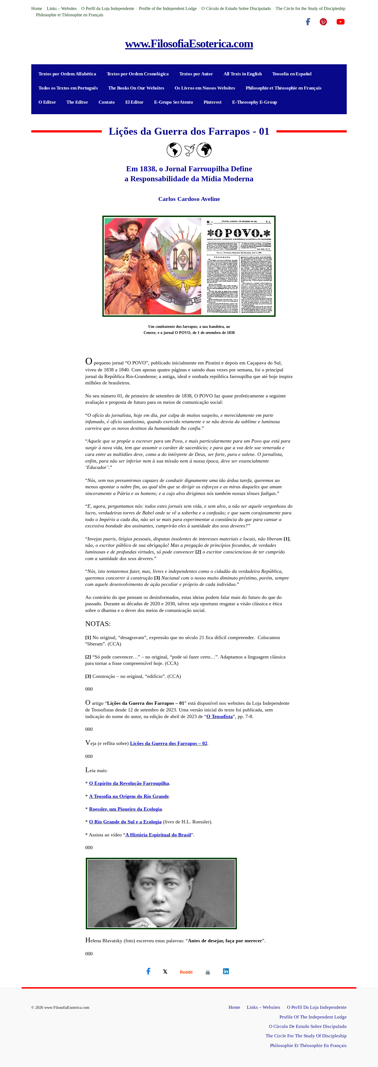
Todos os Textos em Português (68, 88)
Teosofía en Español (292, 73)
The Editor (77, 102)
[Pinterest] (323, 21)
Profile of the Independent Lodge (168, 8)
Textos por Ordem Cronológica (138, 73)
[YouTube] (340, 21)
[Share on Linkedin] (226, 971)
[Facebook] (308, 21)
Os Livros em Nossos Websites (205, 88)
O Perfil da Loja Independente (107, 8)
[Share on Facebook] (148, 971)
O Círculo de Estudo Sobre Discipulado (236, 8)
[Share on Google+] (186, 972)
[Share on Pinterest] (207, 972)
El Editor (134, 102)
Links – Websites (62, 8)
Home (36, 8)
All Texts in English (243, 73)
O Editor (47, 102)
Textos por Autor (196, 73)
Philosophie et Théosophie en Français (69, 14)
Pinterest (213, 102)
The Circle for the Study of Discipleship (310, 8)
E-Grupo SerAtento (173, 102)
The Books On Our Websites (136, 88)
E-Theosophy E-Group (254, 102)
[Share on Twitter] (165, 971)
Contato (107, 102)
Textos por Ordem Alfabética (67, 73)
